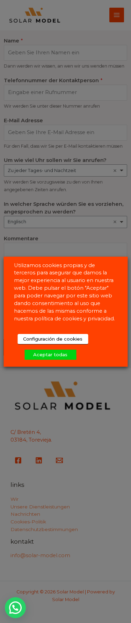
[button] (15, 607)
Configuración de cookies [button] (52, 339)
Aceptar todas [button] (50, 354)
